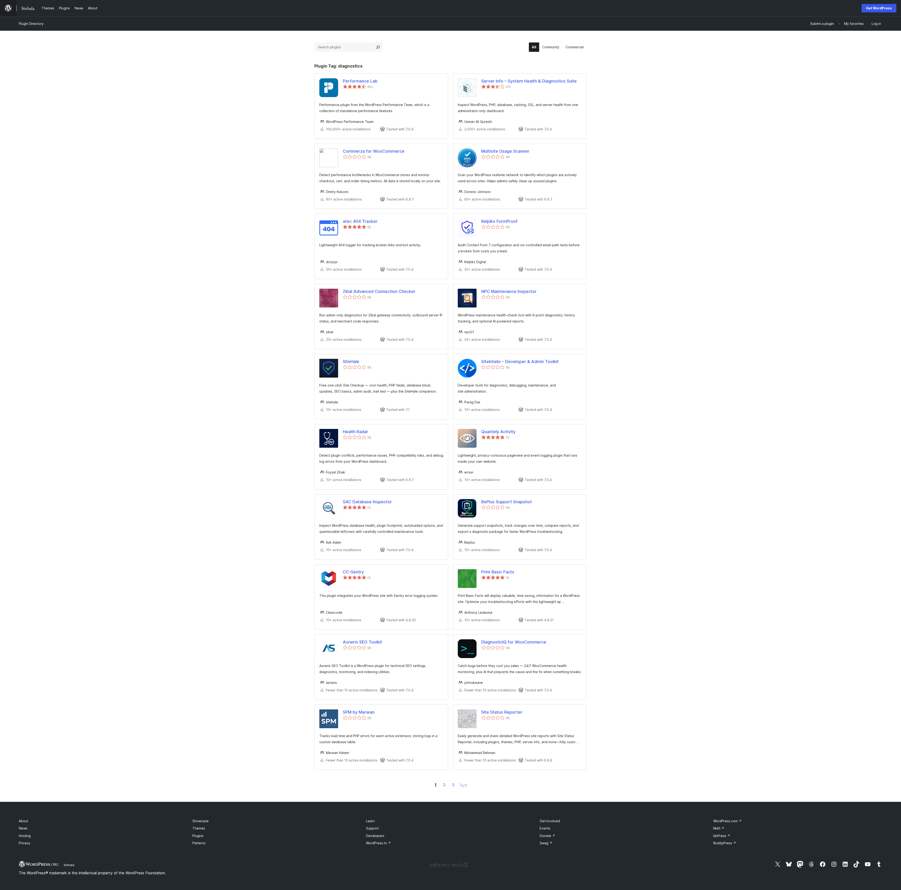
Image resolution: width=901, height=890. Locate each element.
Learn (370, 821)
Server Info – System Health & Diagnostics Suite (529, 81)
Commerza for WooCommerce (374, 151)
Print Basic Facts (497, 571)
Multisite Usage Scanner (505, 151)
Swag (546, 843)
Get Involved (550, 821)
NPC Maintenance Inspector (509, 291)
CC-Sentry (353, 571)
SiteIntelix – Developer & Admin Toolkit (520, 361)
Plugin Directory (31, 24)
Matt (718, 828)
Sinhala (69, 865)
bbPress (721, 836)
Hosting (25, 836)
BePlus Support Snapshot (506, 501)
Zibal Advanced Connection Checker (379, 291)
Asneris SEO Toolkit (362, 642)
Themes (198, 828)
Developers (375, 836)
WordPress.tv (378, 843)
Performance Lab (360, 81)
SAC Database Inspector (367, 501)
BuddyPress (724, 843)
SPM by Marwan (358, 712)
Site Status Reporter (501, 712)
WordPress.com (727, 821)
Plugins (197, 836)
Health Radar (355, 431)
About (23, 821)
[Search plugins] (378, 47)
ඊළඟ (463, 785)
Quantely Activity (498, 431)
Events (545, 828)
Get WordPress (879, 8)
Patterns (199, 843)
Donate (547, 836)
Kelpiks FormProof (499, 221)
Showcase (200, 821)
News (23, 828)
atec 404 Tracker (360, 221)
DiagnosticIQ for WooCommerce (513, 642)
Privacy (24, 843)
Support (372, 828)
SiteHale (351, 361)
